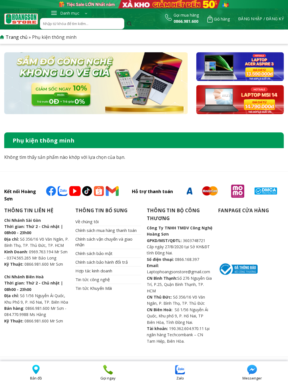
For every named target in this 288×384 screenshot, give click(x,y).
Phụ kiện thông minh (44, 140)
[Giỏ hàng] (210, 19)
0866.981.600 (186, 21)
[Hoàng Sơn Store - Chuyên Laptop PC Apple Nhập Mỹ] (21, 18)
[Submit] (129, 24)
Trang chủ (17, 37)
